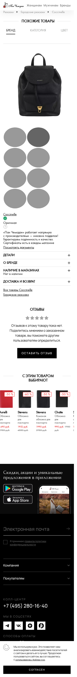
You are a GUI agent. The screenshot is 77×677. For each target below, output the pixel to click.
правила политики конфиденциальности (28, 542)
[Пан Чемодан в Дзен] (30, 625)
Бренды (65, 5)
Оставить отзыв (37, 353)
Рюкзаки (8, 12)
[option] (38, 87)
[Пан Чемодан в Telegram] (7, 625)
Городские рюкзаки (33, 12)
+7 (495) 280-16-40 (25, 605)
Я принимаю (28, 543)
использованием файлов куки (30, 659)
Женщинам (34, 5)
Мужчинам (51, 5)
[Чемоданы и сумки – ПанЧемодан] (13, 5)
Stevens (23, 417)
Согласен (37, 669)
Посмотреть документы (18, 247)
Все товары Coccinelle (17, 290)
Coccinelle (58, 12)
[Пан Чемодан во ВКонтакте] (19, 625)
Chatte (60, 417)
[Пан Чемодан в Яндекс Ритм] (41, 625)
